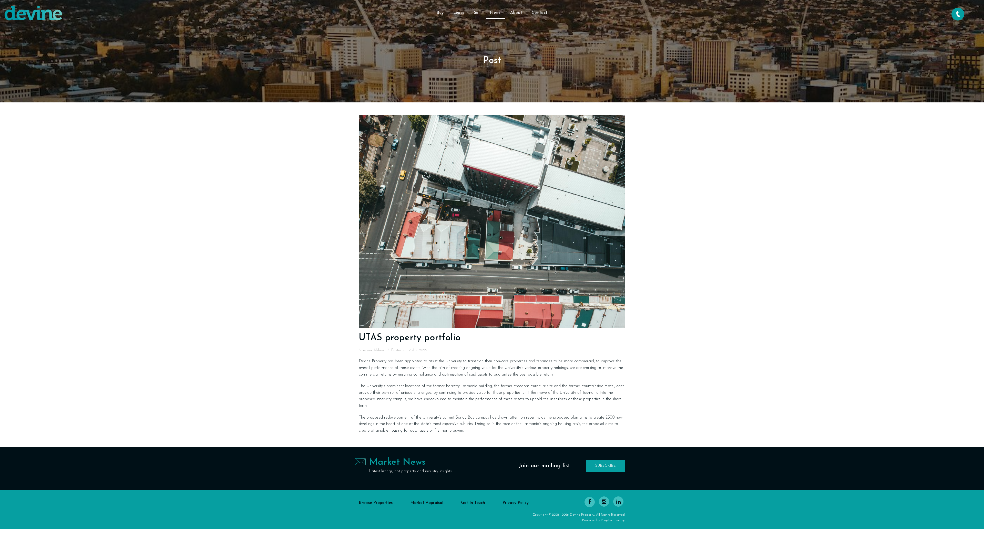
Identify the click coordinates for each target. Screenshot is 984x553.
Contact (539, 13)
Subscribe (605, 466)
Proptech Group (613, 520)
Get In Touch (473, 503)
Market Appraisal (426, 503)
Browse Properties (376, 503)
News (495, 13)
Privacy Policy (516, 503)
